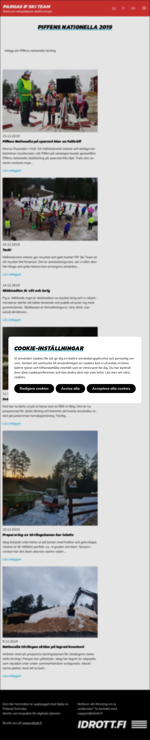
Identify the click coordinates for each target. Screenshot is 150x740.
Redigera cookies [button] (34, 388)
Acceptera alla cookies (111, 388)
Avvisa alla (70, 388)
